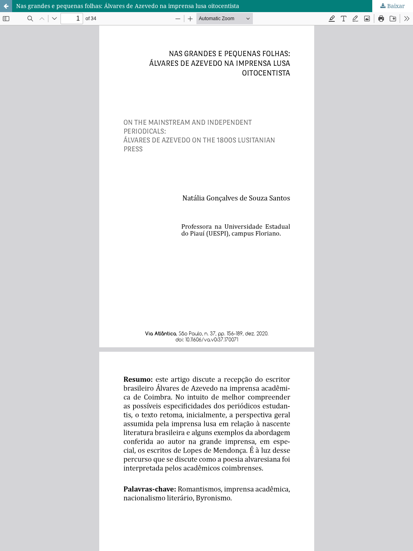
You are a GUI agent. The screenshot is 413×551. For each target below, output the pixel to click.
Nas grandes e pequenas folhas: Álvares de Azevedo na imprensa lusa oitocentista (127, 6)
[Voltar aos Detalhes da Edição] (6, 6)
